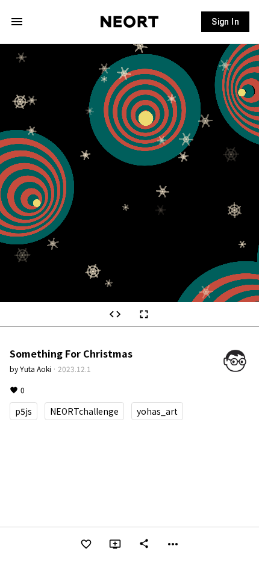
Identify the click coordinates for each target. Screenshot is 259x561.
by (30, 369)
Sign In (225, 21)
